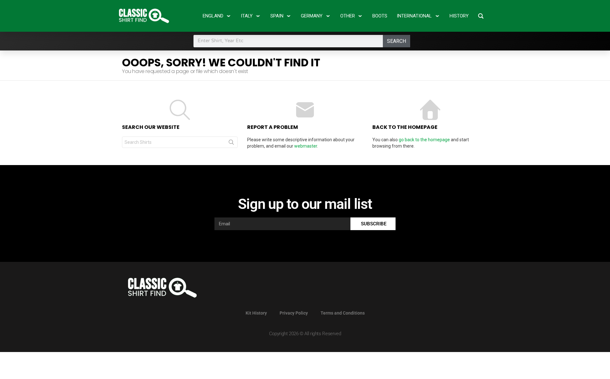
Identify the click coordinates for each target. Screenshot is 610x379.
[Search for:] (180, 142)
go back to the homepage (424, 139)
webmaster (305, 146)
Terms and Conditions (343, 313)
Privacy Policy (294, 313)
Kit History (256, 313)
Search (396, 41)
